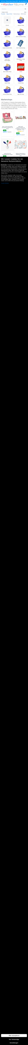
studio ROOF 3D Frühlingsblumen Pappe (7, 154)
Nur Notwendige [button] (14, 1039)
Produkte (3, 13)
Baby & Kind (9, 13)
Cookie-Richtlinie (5, 183)
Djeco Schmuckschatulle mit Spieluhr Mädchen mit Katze (7, 127)
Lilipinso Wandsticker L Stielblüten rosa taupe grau (20, 154)
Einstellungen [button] (14, 1043)
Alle (25, 12)
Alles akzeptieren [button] (14, 1035)
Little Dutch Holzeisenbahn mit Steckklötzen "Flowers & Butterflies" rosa (20, 128)
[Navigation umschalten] (2, 4)
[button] (12, 112)
